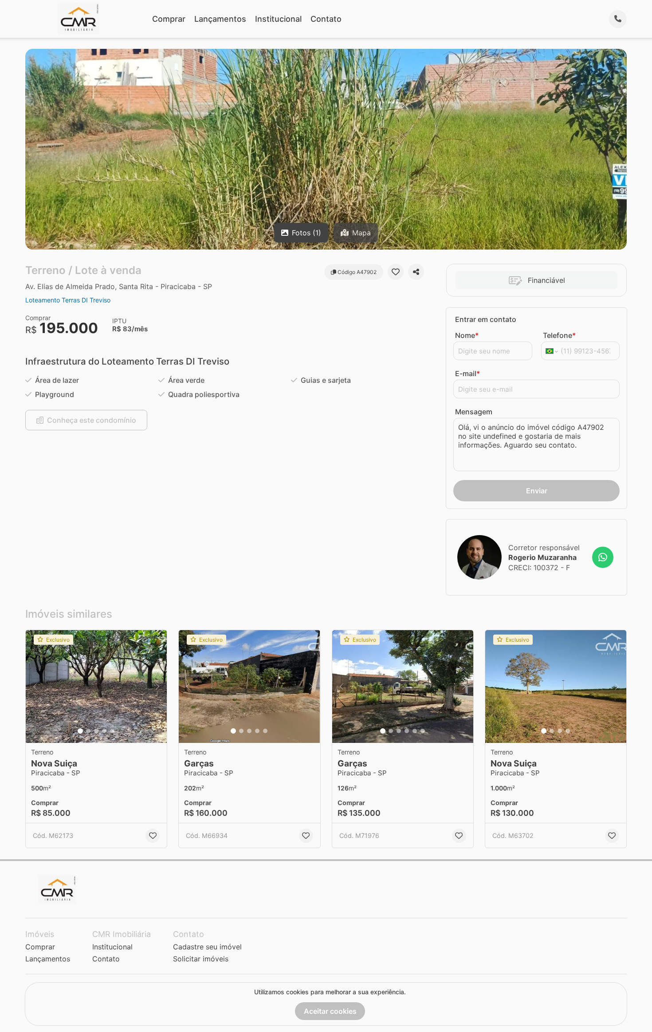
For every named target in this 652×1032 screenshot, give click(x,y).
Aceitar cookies (330, 1011)
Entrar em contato (485, 319)
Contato (326, 19)
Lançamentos (220, 19)
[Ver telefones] (618, 19)
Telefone (559, 335)
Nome (467, 335)
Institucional (278, 19)
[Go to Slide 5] (112, 731)
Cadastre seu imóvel (207, 946)
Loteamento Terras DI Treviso (67, 300)
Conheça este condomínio (91, 420)
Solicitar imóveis (200, 958)
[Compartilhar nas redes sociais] (416, 272)
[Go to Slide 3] (96, 731)
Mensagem (473, 411)
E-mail (467, 373)
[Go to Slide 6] (422, 731)
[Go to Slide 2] (88, 731)
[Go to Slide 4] (104, 731)
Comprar (168, 19)
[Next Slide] (157, 686)
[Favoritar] (396, 272)
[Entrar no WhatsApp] (602, 557)
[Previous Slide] (35, 686)
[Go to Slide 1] (80, 731)
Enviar (536, 490)
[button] (96, 686)
